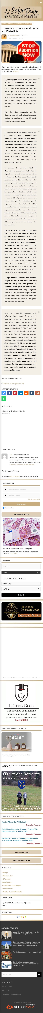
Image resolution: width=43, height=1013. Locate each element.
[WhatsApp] (4, 398)
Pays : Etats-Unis (27, 23)
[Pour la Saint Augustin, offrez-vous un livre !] (7, 959)
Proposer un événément (21, 860)
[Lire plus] (14, 553)
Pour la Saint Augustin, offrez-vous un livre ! (27, 952)
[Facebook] (9, 393)
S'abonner (6, 990)
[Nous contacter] (19, 917)
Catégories (7, 882)
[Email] (37, 393)
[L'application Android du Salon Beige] (25, 917)
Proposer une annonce (21, 852)
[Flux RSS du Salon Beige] (23, 917)
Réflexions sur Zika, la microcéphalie (13, 411)
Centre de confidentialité (12, 892)
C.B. (11, 455)
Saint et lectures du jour (12, 885)
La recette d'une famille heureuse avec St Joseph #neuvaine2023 (18, 677)
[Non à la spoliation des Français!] (21, 545)
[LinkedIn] (20, 393)
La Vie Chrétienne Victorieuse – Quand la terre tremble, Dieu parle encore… (26, 933)
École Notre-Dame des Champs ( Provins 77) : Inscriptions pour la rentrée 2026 (20, 830)
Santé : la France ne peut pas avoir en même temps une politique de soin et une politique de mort (26, 963)
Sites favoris (8, 889)
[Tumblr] (32, 393)
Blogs (5, 873)
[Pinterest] (15, 393)
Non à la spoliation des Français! (17, 549)
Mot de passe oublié (34, 499)
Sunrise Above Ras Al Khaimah (14, 822)
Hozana (38, 677)
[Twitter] (4, 393)
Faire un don (8, 876)
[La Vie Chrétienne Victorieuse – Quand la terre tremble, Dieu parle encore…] (7, 939)
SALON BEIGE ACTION (21, 514)
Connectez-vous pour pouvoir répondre (22, 464)
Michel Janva (14, 35)
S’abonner (7, 879)
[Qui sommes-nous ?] (17, 917)
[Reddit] (26, 393)
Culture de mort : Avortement (11, 23)
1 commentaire (12, 38)
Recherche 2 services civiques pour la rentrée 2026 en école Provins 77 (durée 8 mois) (20, 839)
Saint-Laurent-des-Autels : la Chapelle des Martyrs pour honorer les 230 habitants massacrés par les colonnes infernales (26, 943)
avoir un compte (14, 476)
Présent (15, 71)
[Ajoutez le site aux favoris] (21, 917)
